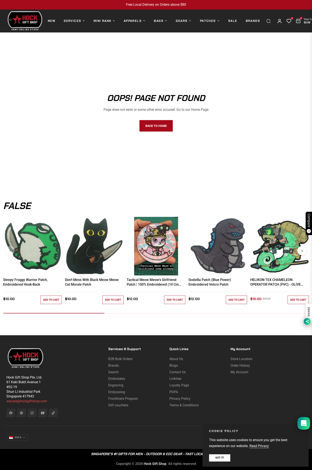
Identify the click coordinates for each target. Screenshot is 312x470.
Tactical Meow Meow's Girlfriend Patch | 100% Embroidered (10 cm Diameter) (153, 282)
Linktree (175, 379)
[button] (269, 21)
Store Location (241, 359)
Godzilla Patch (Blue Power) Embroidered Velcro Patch (209, 282)
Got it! (219, 457)
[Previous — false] (10, 250)
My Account (239, 372)
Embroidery (116, 379)
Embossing (116, 392)
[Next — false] (302, 250)
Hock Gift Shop (155, 464)
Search (113, 372)
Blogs (173, 365)
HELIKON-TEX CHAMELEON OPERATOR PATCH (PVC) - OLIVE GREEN (275, 282)
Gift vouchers (118, 405)
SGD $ (18, 437)
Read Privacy (259, 446)
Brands (113, 365)
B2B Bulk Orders (120, 359)
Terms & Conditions (184, 405)
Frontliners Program (123, 399)
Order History (240, 365)
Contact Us (177, 372)
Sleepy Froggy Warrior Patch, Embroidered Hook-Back (25, 282)
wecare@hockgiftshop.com (26, 401)
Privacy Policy (179, 399)
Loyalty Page (179, 385)
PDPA (173, 392)
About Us (176, 359)
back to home (156, 126)
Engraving (115, 385)
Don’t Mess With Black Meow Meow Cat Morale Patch (92, 282)
